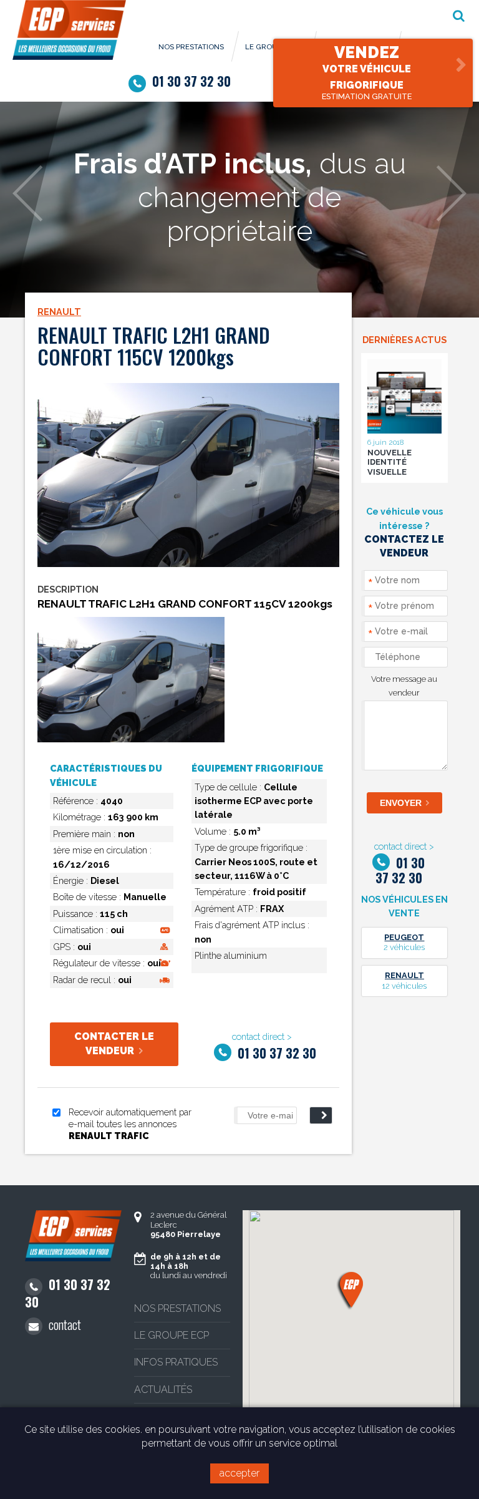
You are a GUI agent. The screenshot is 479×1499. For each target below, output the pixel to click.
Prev (28, 193)
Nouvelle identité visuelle (389, 462)
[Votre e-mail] (262, 1115)
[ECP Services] (69, 56)
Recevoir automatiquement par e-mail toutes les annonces (130, 1123)
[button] (352, 1289)
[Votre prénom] (404, 608)
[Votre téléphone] (404, 659)
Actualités (163, 1389)
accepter (239, 1473)
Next (451, 193)
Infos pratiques (176, 1362)
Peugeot (404, 937)
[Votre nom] (404, 583)
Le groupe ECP (171, 1335)
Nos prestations (191, 46)
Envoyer (401, 803)
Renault (59, 311)
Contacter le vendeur (114, 1044)
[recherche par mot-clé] (459, 15)
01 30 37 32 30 (191, 82)
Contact (65, 1325)
